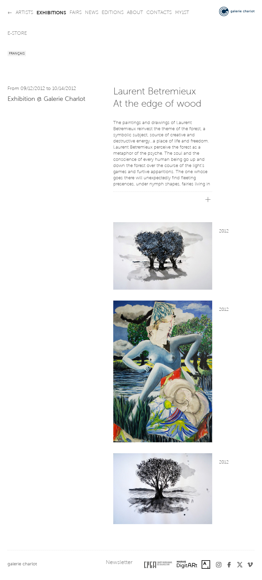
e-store (17, 33)
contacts (159, 13)
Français (17, 54)
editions (112, 13)
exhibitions (51, 13)
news (91, 13)
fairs (76, 13)
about (135, 13)
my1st (182, 13)
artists (24, 13)
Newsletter (119, 562)
